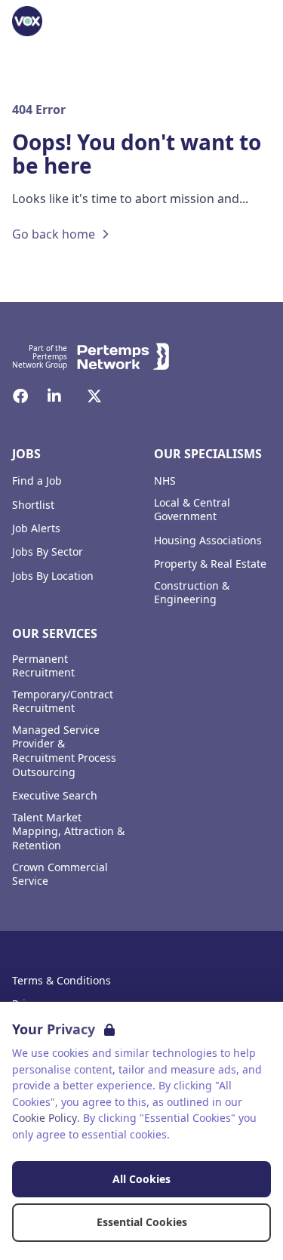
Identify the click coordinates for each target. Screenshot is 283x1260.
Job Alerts (36, 528)
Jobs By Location (53, 576)
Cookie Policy (44, 1118)
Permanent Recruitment (43, 666)
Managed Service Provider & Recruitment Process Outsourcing (64, 751)
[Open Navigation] (253, 21)
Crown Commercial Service (60, 875)
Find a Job (37, 481)
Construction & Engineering (191, 593)
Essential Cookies (142, 1222)
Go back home (53, 234)
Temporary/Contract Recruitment (62, 702)
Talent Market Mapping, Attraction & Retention (68, 832)
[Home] (27, 21)
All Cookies (141, 1179)
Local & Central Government (192, 510)
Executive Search (54, 796)
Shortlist (33, 505)
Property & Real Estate (210, 564)
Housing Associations (208, 540)
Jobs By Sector (47, 552)
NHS (165, 481)
